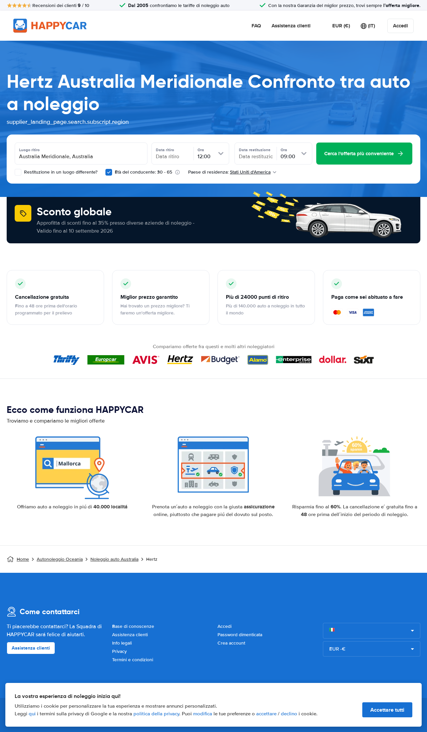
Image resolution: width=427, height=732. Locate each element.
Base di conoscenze (133, 626)
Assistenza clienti (291, 25)
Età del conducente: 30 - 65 (143, 172)
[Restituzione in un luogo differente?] (18, 172)
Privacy (119, 651)
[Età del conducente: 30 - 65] (108, 172)
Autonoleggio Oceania (60, 559)
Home (23, 559)
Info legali (122, 643)
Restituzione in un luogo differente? (60, 172)
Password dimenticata (240, 635)
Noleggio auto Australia (114, 559)
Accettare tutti (387, 710)
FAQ (256, 25)
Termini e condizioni (132, 660)
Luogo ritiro (29, 150)
